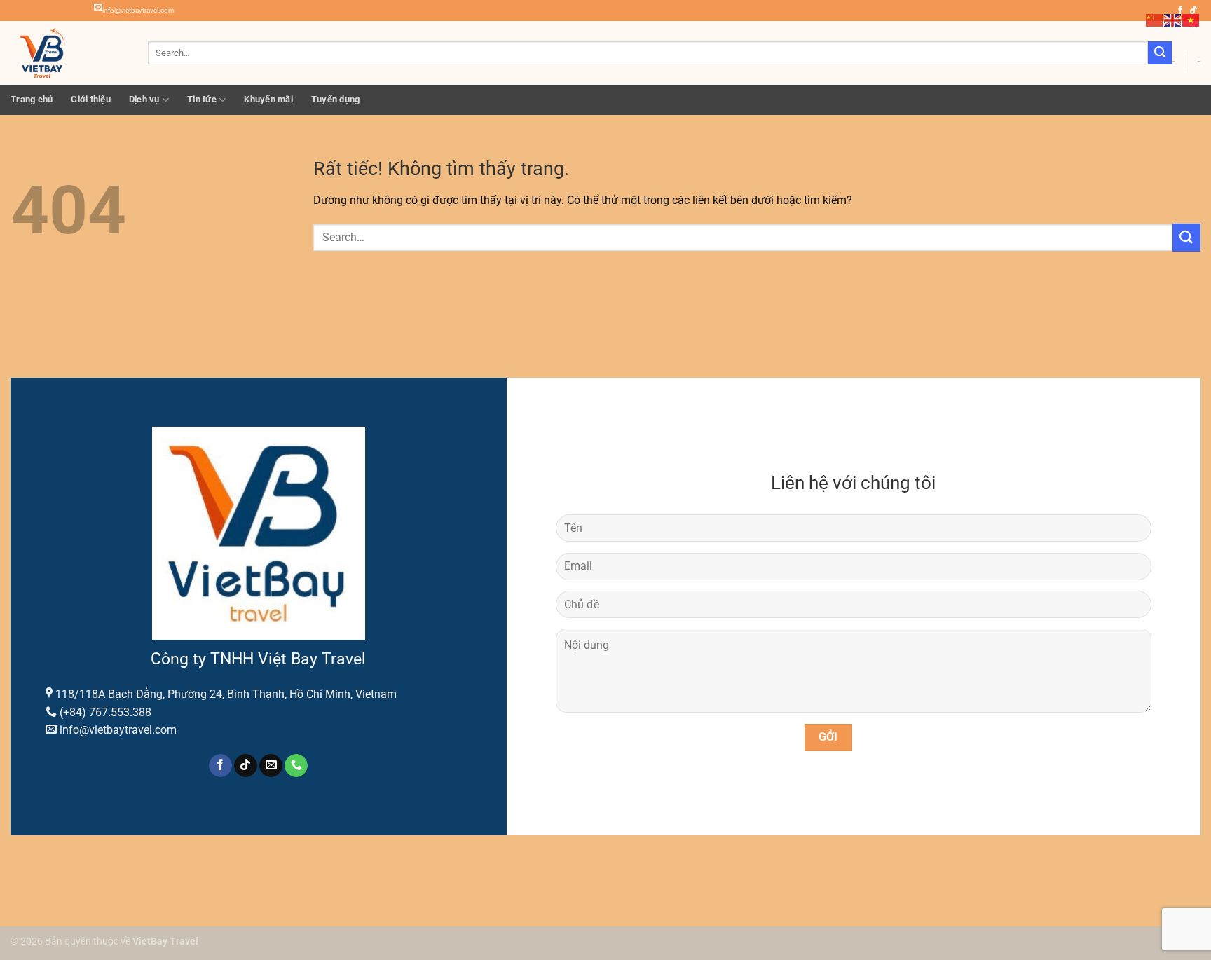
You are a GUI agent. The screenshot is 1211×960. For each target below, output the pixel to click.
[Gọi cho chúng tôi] (296, 766)
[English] (1173, 19)
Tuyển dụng (335, 99)
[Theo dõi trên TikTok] (245, 766)
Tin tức (202, 99)
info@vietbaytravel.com (138, 10)
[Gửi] (1160, 53)
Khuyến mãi (268, 99)
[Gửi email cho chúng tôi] (270, 766)
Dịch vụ (144, 99)
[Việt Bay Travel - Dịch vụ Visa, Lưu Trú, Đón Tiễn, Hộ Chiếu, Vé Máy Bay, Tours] (69, 53)
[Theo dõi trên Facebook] (220, 766)
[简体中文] (1155, 19)
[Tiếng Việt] (1191, 19)
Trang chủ (32, 99)
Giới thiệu (91, 99)
